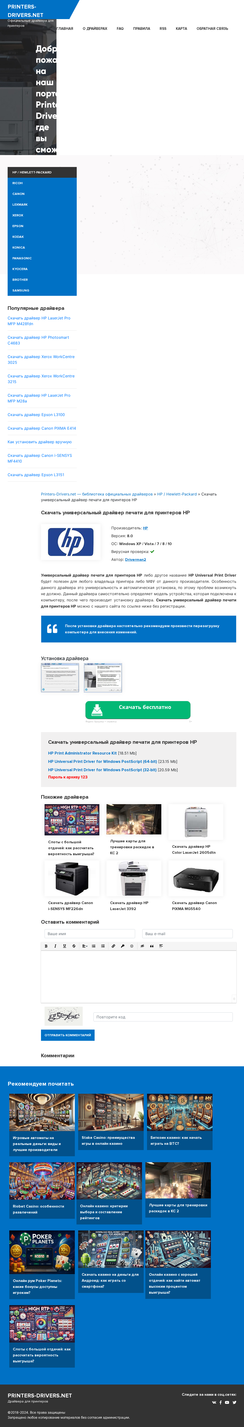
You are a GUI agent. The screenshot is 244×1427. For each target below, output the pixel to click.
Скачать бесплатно (145, 706)
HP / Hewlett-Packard (31, 172)
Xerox (17, 215)
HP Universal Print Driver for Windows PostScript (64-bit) (102, 761)
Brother (20, 280)
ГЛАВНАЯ (64, 28)
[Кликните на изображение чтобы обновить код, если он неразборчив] (64, 1015)
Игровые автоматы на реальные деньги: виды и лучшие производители (37, 1143)
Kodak (18, 237)
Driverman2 (135, 559)
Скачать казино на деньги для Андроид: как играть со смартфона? (110, 1280)
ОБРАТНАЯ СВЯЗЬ (212, 28)
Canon (18, 194)
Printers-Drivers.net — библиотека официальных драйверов (97, 494)
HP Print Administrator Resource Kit (82, 753)
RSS (163, 28)
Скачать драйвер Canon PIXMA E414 (42, 428)
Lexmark (20, 205)
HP (145, 528)
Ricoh (17, 183)
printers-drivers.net (31, 16)
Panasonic (22, 258)
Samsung (20, 290)
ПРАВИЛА (141, 28)
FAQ (120, 28)
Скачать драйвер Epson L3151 (36, 474)
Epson (17, 226)
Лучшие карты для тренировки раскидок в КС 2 (132, 847)
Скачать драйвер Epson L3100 (36, 414)
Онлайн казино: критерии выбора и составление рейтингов (104, 1212)
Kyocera (20, 269)
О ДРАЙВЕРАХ (95, 28)
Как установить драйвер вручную (40, 441)
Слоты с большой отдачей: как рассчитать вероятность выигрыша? (71, 848)
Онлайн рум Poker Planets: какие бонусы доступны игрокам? (37, 1286)
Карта (181, 28)
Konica (18, 247)
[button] (46, 946)
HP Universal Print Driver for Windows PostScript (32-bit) (102, 769)
